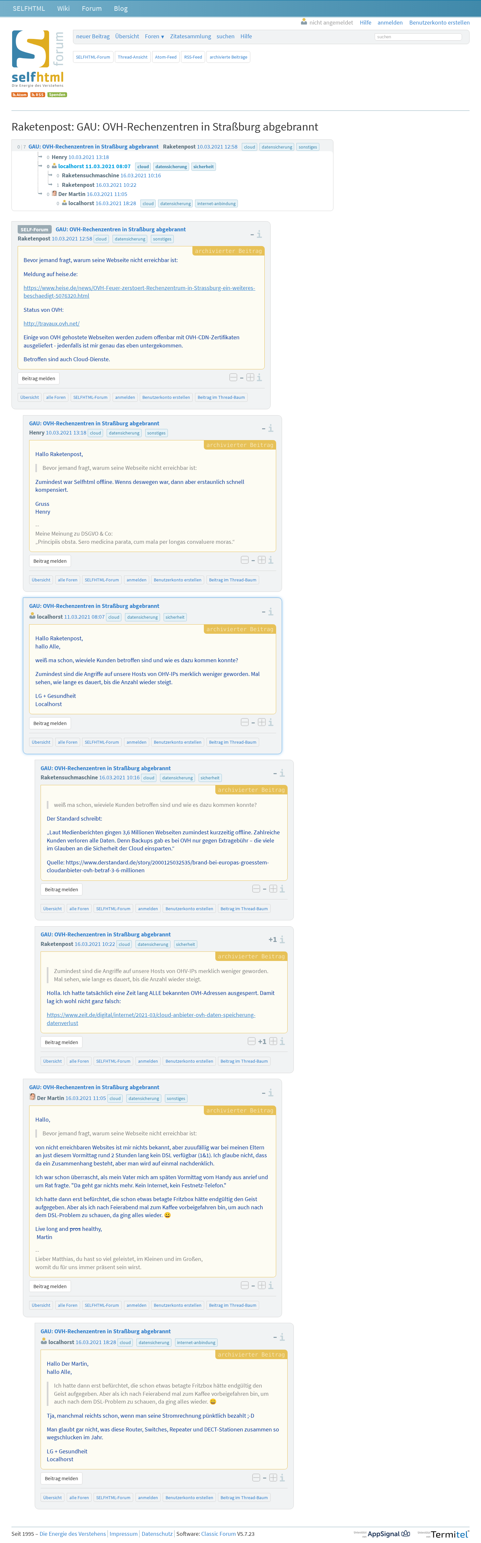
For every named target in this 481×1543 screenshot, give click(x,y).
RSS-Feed (193, 57)
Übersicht (127, 36)
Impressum (124, 1533)
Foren (152, 36)
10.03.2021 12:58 (72, 238)
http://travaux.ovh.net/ (52, 323)
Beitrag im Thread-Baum (221, 397)
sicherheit (175, 617)
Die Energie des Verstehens (73, 1533)
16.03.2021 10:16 (119, 777)
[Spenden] (57, 95)
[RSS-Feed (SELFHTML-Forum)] (37, 95)
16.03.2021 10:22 (95, 944)
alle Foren (56, 397)
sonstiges (162, 239)
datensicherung (130, 239)
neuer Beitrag (93, 36)
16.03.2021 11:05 (85, 1098)
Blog (121, 8)
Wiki (63, 8)
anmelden (125, 397)
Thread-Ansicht (133, 57)
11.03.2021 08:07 (84, 616)
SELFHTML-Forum (93, 57)
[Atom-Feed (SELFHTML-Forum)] (19, 95)
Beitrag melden (38, 378)
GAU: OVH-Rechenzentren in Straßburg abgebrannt (121, 229)
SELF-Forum (34, 229)
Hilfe (246, 36)
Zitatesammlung (190, 36)
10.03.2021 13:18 (66, 432)
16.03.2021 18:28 (96, 1342)
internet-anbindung (196, 1342)
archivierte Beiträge (228, 57)
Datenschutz (157, 1533)
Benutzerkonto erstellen (166, 397)
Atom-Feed (166, 57)
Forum (92, 8)
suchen (226, 36)
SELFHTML (29, 8)
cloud (101, 239)
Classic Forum (218, 1533)
